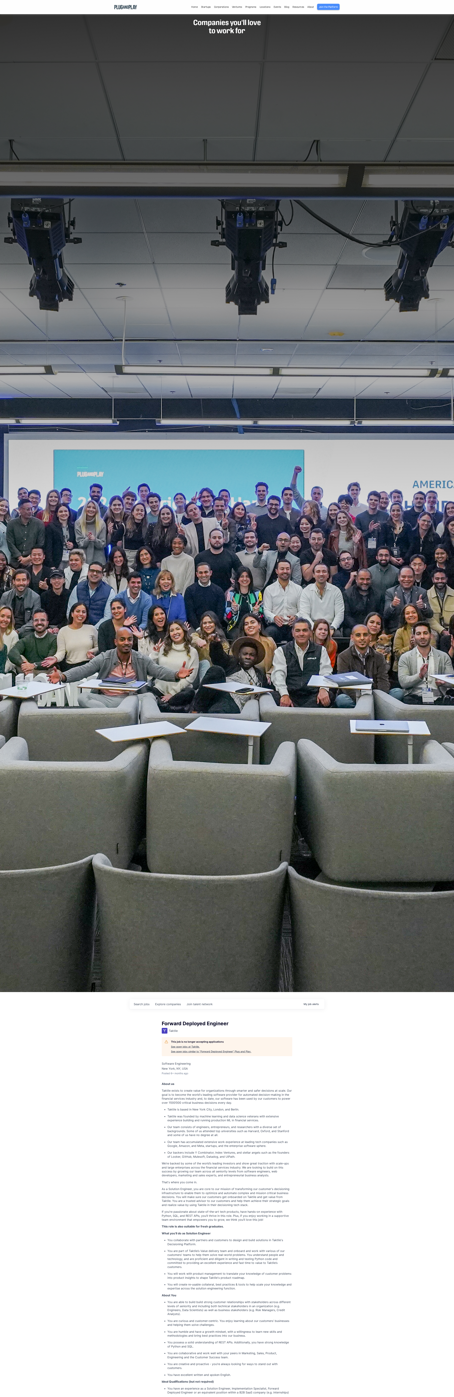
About (310, 7)
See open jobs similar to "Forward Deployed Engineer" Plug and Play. (211, 1051)
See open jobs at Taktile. (185, 1046)
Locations (265, 7)
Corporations (221, 7)
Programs (250, 7)
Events (277, 7)
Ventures (237, 7)
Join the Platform (328, 7)
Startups (206, 7)
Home (194, 7)
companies (168, 1004)
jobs (142, 1004)
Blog (286, 7)
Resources (298, 7)
